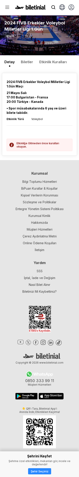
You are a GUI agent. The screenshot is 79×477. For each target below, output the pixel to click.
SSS (40, 271)
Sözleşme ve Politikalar (39, 202)
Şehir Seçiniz (39, 471)
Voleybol (10, 36)
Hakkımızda (39, 222)
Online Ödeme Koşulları (39, 243)
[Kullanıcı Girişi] (71, 8)
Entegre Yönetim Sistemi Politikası (40, 209)
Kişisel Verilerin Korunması (39, 195)
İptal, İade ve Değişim (39, 278)
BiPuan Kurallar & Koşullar (39, 188)
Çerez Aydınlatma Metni (40, 236)
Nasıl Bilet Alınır (39, 285)
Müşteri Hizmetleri (39, 229)
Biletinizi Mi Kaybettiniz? (39, 291)
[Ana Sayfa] (30, 8)
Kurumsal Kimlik (39, 216)
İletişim (39, 250)
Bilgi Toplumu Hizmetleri (39, 181)
